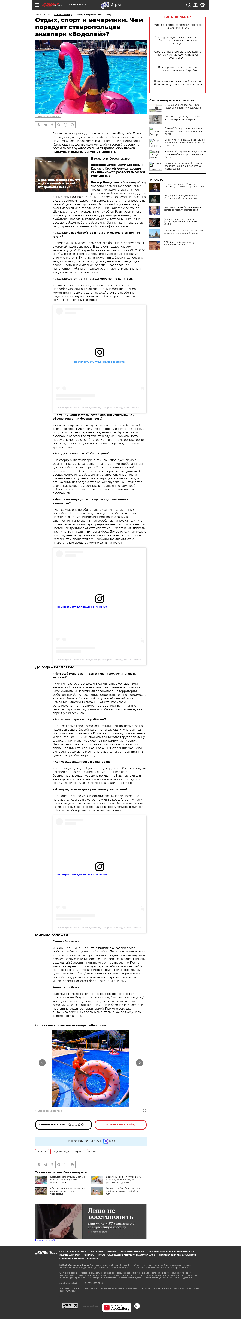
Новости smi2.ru (47, 1240)
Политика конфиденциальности (177, 1255)
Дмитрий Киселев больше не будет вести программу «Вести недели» (183, 208)
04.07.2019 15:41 (43, 14)
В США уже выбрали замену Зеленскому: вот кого (179, 243)
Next (139, 1063)
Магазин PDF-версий (132, 1251)
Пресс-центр (96, 1251)
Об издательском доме (72, 1251)
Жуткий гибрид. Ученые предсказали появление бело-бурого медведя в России (185, 154)
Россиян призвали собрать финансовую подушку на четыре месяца (181, 221)
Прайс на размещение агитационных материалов (126, 1255)
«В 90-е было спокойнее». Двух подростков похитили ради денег (183, 106)
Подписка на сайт (69, 1255)
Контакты (89, 1255)
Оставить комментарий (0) (120, 1125)
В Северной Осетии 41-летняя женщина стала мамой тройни (178, 69)
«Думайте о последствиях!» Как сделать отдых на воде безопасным (67, 1191)
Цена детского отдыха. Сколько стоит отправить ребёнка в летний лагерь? (67, 1180)
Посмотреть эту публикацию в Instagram (81, 606)
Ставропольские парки (48, 116)
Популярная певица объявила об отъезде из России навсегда (181, 197)
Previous (42, 1063)
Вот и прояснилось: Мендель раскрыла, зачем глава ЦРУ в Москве (184, 185)
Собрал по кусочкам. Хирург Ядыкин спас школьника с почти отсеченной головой (185, 143)
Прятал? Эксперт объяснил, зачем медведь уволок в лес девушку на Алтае (183, 131)
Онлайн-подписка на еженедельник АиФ (171, 1251)
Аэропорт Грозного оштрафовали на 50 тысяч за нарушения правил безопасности (177, 54)
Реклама (112, 1251)
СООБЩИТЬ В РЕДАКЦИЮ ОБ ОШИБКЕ (78, 1258)
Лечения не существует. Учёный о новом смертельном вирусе (183, 118)
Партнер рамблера (90, 1306)
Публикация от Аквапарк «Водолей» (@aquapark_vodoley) (89, 407)
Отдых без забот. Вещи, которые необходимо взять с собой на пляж (123, 1191)
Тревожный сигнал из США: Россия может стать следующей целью (183, 231)
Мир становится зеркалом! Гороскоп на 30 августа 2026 (178, 26)
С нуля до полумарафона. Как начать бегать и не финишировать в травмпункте (177, 40)
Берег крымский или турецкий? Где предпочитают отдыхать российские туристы (123, 1180)
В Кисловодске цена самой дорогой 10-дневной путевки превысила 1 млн (177, 83)
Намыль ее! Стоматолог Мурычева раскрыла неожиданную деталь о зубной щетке (184, 166)
